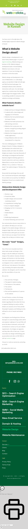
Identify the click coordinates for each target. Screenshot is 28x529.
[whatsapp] (19, 381)
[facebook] (9, 381)
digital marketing (6, 62)
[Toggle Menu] (25, 13)
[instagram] (15, 381)
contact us (9, 338)
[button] (14, 488)
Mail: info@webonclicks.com (14, 362)
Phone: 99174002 (14, 372)
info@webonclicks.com (14, 2)
